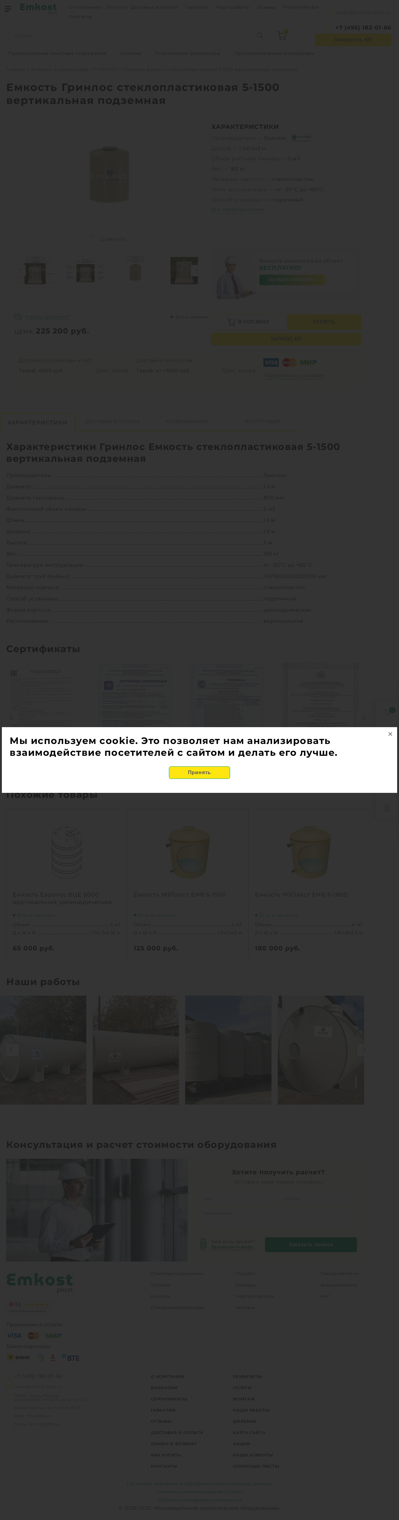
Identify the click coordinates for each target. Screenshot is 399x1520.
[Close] (390, 734)
